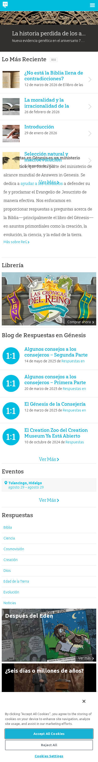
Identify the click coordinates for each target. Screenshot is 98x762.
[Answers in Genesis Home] (15, 5)
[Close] (83, 701)
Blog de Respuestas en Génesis (44, 335)
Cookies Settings (49, 756)
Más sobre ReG (15, 242)
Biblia (8, 527)
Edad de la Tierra (16, 581)
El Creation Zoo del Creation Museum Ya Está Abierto (56, 433)
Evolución (11, 592)
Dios (7, 571)
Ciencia (9, 538)
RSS (53, 59)
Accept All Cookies (49, 733)
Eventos (13, 471)
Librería (13, 265)
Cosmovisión (14, 549)
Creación (11, 560)
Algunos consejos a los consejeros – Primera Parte (55, 379)
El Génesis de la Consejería (55, 404)
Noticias (10, 603)
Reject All (49, 745)
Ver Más (47, 182)
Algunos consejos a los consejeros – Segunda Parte (56, 352)
